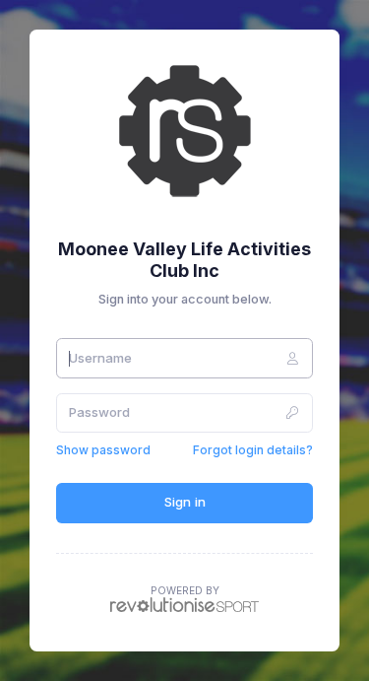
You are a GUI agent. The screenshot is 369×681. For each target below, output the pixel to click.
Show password (103, 450)
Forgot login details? (253, 450)
